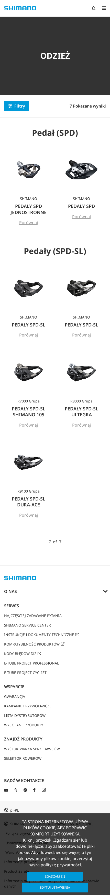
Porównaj (28, 222)
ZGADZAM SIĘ (55, 876)
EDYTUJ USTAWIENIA (55, 887)
